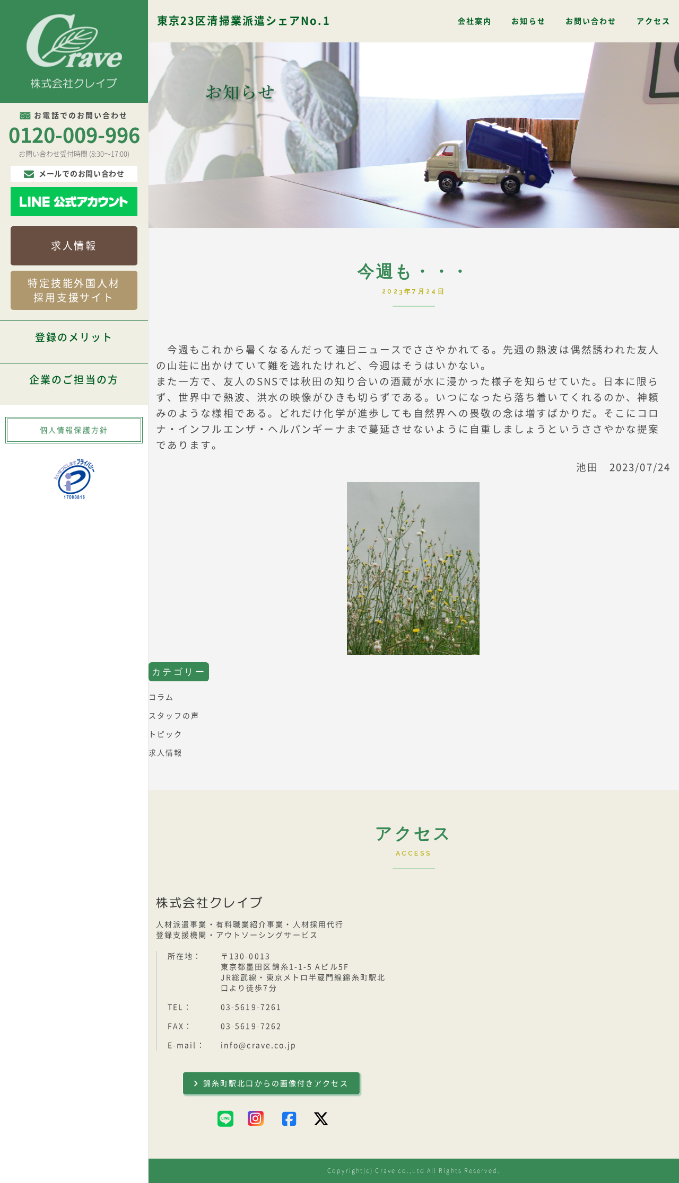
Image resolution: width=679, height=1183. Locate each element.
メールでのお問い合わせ (82, 173)
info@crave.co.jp (259, 1045)
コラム (161, 697)
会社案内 (475, 21)
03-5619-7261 (251, 1007)
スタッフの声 (174, 715)
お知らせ (528, 21)
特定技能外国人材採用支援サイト (74, 290)
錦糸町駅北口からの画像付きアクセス (276, 1083)
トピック (165, 734)
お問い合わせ (591, 21)
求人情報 (74, 246)
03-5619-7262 (251, 1026)
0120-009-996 (74, 135)
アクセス (654, 21)
